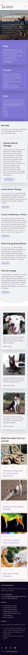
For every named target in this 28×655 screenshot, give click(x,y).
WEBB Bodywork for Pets (10, 611)
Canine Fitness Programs (10, 609)
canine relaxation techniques (11, 104)
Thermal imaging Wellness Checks (10, 284)
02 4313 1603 (8, 594)
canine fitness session (19, 230)
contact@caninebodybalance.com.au (15, 596)
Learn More (8, 179)
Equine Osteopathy (8, 617)
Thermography (8, 61)
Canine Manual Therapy (10, 605)
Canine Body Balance (12, 651)
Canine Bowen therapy (7, 193)
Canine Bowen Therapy (9, 607)
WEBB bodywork (6, 247)
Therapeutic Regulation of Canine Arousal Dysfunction (13, 473)
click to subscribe (12, 598)
